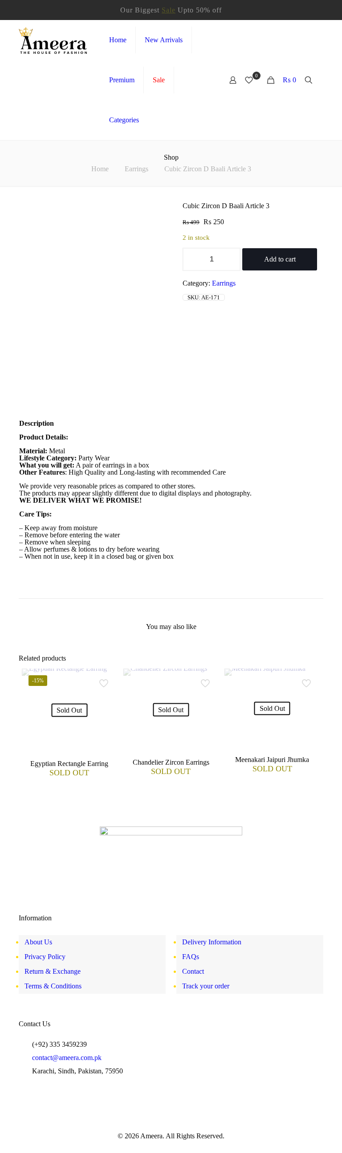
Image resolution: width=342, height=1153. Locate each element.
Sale (168, 10)
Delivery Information (211, 942)
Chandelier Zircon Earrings (171, 762)
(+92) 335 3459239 (59, 1044)
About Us (38, 942)
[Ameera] (53, 40)
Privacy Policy (44, 956)
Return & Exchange (52, 971)
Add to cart (280, 259)
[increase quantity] (230, 259)
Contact (193, 971)
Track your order (205, 986)
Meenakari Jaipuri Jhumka (272, 759)
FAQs (190, 956)
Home (100, 169)
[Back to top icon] (302, 1137)
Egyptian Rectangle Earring (69, 763)
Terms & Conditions (52, 986)
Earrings (136, 169)
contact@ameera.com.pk (67, 1057)
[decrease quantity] (192, 259)
